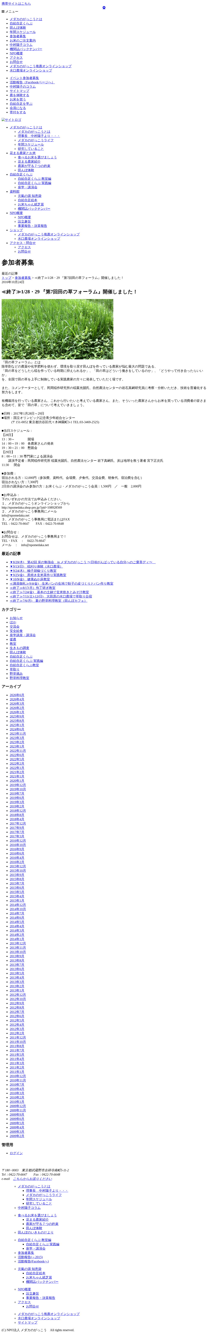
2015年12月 (18, 866)
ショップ (16, 230)
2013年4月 (17, 977)
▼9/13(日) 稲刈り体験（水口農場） (36, 566)
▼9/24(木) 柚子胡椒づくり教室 (33, 570)
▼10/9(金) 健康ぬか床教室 (30, 579)
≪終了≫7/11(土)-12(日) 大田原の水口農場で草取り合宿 (51, 596)
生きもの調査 (19, 648)
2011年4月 (17, 1059)
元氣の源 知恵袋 (29, 196)
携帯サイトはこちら (16, 3)
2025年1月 (17, 725)
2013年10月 (18, 952)
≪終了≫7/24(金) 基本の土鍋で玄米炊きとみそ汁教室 (49, 592)
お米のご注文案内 (23, 40)
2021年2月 (17, 772)
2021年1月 (17, 776)
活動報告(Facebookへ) (33, 1261)
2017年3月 (17, 836)
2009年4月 (17, 1127)
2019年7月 (17, 793)
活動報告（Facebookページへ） (32, 82)
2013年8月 (17, 960)
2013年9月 (17, 956)
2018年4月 (17, 819)
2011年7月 (17, 1050)
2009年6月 (17, 1119)
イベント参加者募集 (24, 78)
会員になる (18, 108)
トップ (6, 277)
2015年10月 (18, 870)
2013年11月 (18, 947)
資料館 (15, 191)
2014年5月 (17, 922)
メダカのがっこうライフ (36, 140)
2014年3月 (17, 930)
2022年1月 (17, 768)
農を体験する (19, 95)
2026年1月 (17, 712)
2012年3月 (17, 1029)
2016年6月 (17, 853)
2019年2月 (17, 806)
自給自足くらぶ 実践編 (34, 183)
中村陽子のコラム (23, 86)
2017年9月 (17, 827)
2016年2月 (17, 862)
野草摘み (16, 673)
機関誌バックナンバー (26, 49)
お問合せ (16, 62)
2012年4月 (17, 1024)
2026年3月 (17, 703)
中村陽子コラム (21, 44)
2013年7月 (17, 964)
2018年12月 (18, 810)
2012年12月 (18, 994)
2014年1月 (17, 939)
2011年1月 (17, 1071)
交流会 (15, 626)
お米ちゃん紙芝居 (31, 204)
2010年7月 (17, 1084)
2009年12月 (18, 1106)
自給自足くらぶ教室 (24, 665)
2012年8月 (17, 1007)
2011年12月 (18, 1037)
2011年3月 (17, 1063)
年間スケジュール (23, 32)
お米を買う (18, 99)
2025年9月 (17, 716)
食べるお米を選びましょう (37, 157)
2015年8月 (17, 879)
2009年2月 (17, 1136)
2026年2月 (17, 708)
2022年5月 (17, 759)
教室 (13, 643)
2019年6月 (17, 798)
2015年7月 (17, 883)
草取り (15, 669)
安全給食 (16, 631)
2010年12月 (18, 1076)
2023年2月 (17, 742)
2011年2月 (17, 1067)
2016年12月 (18, 840)
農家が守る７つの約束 (34, 166)
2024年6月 (17, 729)
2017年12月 (18, 823)
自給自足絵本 (27, 200)
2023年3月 (17, 738)
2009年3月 (17, 1131)
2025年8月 (17, 720)
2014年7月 (17, 913)
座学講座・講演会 (23, 635)
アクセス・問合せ (23, 243)
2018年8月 (17, 815)
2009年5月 (17, 1123)
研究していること (31, 148)
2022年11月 (18, 750)
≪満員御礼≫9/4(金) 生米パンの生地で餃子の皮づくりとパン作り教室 (61, 583)
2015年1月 (17, 900)
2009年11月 (18, 1110)
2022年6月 (17, 755)
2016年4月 (17, 857)
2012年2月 (17, 1033)
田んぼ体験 (18, 27)
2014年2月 (17, 934)
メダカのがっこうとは (26, 19)
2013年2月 (17, 986)
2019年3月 (17, 802)
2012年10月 (18, 999)
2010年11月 (18, 1080)
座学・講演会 (27, 187)
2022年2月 (17, 763)
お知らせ (16, 618)
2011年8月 (17, 1046)
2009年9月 (17, 1114)
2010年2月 (17, 1097)
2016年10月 (18, 845)
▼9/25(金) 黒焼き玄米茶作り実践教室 (38, 575)
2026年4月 (17, 699)
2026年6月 (17, 695)
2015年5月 (17, 892)
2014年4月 (17, 926)
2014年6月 (17, 917)
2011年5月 (17, 1054)
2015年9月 (17, 875)
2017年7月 (17, 832)
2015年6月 (17, 887)
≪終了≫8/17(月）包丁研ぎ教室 (32, 588)
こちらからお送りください (32, 1179)
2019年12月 (18, 785)
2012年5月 (17, 1020)
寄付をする (18, 112)
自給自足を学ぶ (21, 103)
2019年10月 (18, 789)
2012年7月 (17, 1012)
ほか (13, 622)
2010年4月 (17, 1089)
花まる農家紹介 (29, 161)
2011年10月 (18, 1042)
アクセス (16, 57)
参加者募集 (18, 36)
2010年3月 (17, 1093)
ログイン (16, 1153)
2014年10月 (18, 909)
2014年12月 (18, 905)
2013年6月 (17, 969)
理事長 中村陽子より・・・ (39, 136)
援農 (13, 639)
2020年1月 (17, 780)
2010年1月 (17, 1101)
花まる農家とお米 (23, 153)
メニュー (11, 11)
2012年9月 (17, 1003)
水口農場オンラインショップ (31, 70)
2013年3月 (17, 982)
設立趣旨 (24, 221)
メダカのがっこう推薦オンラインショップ (41, 66)
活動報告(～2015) (30, 1257)
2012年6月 (17, 1016)
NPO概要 (16, 53)
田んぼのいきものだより (36, 1232)
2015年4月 (17, 896)
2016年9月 (17, 849)
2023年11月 (18, 733)
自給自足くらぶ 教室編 (34, 178)
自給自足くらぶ (21, 23)
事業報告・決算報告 (32, 225)
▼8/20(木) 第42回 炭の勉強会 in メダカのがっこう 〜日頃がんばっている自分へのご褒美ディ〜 (83, 562)
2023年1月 (17, 746)
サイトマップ (19, 91)
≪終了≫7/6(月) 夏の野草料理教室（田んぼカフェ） (48, 600)
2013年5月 (17, 973)
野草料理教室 (19, 678)
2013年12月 (18, 943)
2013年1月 (17, 990)
